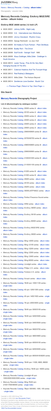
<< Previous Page (14, 86)
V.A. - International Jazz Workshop (27, 33)
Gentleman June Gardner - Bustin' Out (29, 81)
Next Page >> (39, 86)
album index (36, 7)
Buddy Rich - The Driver (23, 48)
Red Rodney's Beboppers (24, 73)
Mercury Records (14, 7)
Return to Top (27, 86)
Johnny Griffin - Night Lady (24, 29)
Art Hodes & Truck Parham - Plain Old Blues (31, 44)
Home (3, 7)
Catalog (26, 7)
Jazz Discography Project (22, 398)
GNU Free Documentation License (11, 408)
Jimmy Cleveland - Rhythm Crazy (27, 37)
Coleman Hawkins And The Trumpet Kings (30, 69)
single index (7, 285)
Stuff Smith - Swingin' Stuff (24, 52)
